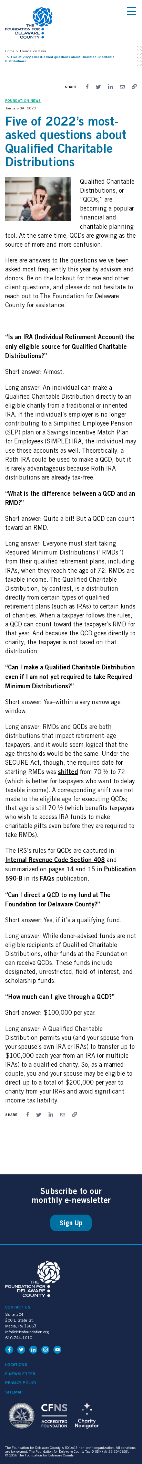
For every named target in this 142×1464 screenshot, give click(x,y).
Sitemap (14, 1392)
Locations (16, 1364)
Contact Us (17, 1307)
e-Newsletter (20, 1373)
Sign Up (71, 1223)
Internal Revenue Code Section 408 (55, 859)
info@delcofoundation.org (27, 1331)
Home (9, 51)
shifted (68, 771)
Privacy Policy (21, 1382)
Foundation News (33, 51)
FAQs (47, 878)
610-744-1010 (18, 1337)
